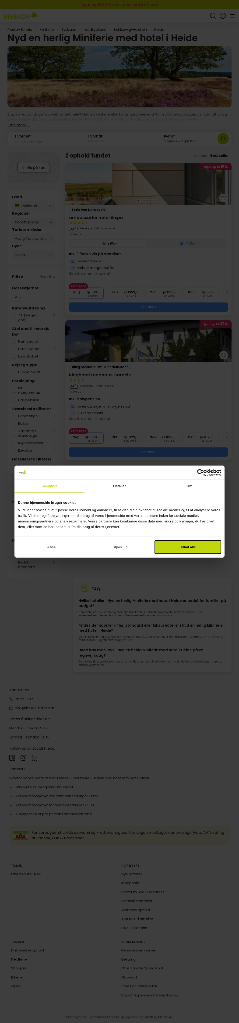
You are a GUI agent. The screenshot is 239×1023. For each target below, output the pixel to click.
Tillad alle (188, 547)
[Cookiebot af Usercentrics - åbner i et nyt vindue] (200, 472)
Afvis (51, 547)
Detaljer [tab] (119, 486)
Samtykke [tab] (50, 486)
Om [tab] (189, 486)
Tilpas (117, 547)
